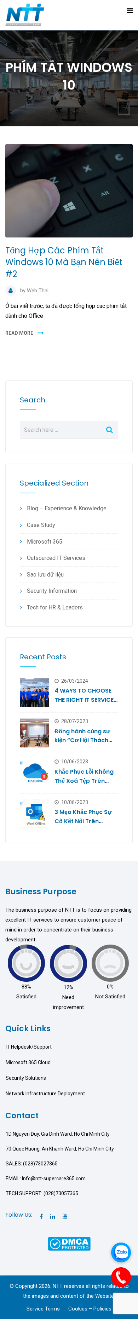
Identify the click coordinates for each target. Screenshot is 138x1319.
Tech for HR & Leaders (55, 607)
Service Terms (43, 1309)
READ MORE (19, 333)
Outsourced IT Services (56, 558)
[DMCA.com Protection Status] (69, 1243)
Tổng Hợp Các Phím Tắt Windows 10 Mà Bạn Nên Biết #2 (63, 262)
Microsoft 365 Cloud (28, 1062)
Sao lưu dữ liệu (45, 574)
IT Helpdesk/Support (29, 1047)
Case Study (41, 525)
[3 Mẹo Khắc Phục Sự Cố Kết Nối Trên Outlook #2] (34, 813)
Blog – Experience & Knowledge (67, 508)
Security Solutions (26, 1078)
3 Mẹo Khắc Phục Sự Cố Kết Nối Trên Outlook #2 (83, 821)
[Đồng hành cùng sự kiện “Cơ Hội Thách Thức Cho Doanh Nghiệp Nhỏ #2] (34, 732)
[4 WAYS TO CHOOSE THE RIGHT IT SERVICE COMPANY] (34, 692)
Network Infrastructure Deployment (45, 1093)
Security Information (52, 590)
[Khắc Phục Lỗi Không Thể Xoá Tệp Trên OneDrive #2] (34, 773)
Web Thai (37, 290)
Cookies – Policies (89, 1309)
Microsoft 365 (44, 541)
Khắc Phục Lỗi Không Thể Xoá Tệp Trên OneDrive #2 (84, 781)
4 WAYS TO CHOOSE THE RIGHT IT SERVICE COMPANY (84, 700)
